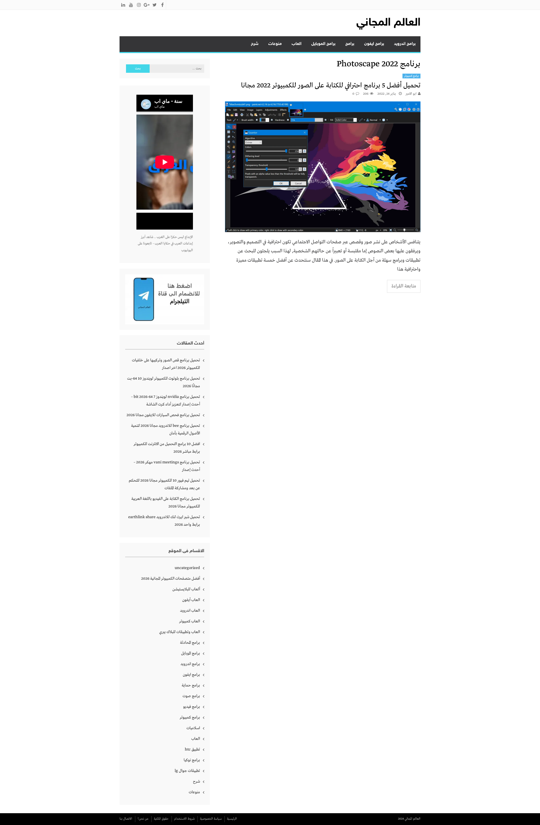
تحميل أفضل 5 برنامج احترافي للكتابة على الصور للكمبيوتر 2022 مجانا (330, 85)
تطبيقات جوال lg (187, 770)
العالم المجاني (388, 23)
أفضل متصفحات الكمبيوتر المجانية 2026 (170, 578)
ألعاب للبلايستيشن (186, 589)
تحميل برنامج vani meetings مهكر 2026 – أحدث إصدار (167, 466)
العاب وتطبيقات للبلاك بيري (179, 631)
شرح (254, 44)
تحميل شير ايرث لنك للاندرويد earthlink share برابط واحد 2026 (164, 521)
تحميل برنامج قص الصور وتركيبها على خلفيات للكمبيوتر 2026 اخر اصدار (166, 364)
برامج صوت (191, 696)
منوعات (275, 44)
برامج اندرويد (405, 44)
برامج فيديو (191, 706)
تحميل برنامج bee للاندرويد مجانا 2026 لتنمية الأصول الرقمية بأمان (165, 429)
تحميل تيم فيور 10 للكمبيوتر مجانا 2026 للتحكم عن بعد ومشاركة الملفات (164, 484)
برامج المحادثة (190, 642)
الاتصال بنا (126, 819)
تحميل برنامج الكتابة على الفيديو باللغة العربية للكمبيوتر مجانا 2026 (165, 502)
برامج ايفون (374, 44)
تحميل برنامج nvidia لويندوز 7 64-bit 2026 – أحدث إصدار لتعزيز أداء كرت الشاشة (165, 400)
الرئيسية (232, 819)
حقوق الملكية (161, 819)
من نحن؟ (143, 819)
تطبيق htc (192, 749)
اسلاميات (193, 728)
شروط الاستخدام (184, 819)
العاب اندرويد (190, 610)
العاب (297, 44)
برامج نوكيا (192, 760)
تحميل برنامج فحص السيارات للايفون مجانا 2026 (163, 415)
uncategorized (187, 567)
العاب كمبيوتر (189, 621)
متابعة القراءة (404, 286)
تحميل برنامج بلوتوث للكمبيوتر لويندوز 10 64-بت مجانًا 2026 (163, 382)
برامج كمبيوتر (411, 76)
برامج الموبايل (323, 44)
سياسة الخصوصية (211, 819)
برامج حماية (191, 685)
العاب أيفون (191, 599)
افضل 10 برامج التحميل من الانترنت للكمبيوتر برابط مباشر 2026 (167, 447)
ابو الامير (411, 94)
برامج (349, 44)
